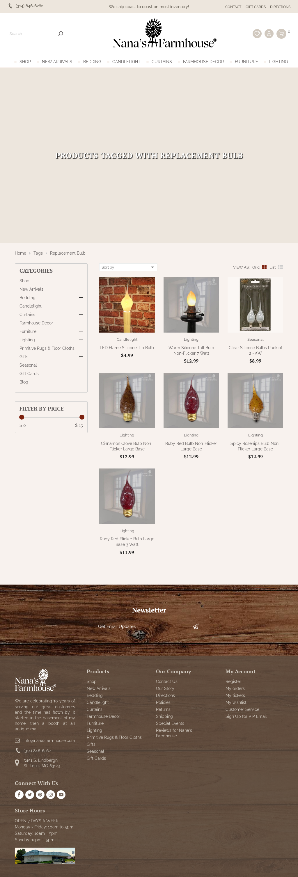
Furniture (246, 61)
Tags (38, 253)
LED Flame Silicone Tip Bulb (127, 347)
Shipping (164, 716)
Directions (280, 7)
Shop (25, 61)
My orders (235, 688)
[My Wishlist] (257, 33)
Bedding (92, 61)
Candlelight (126, 61)
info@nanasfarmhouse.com (49, 740)
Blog (23, 382)
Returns (163, 709)
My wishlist (236, 702)
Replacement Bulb (68, 253)
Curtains (162, 61)
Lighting (278, 61)
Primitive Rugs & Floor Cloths (46, 348)
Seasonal (28, 365)
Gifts (23, 356)
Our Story (165, 688)
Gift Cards (256, 7)
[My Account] (269, 33)
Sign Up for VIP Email (246, 716)
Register (233, 681)
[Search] (60, 34)
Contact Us (167, 681)
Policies (163, 702)
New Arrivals (57, 61)
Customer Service (242, 709)
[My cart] (281, 34)
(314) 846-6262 (37, 750)
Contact (233, 7)
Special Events (170, 723)
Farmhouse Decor (203, 61)
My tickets (235, 695)
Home (20, 253)
